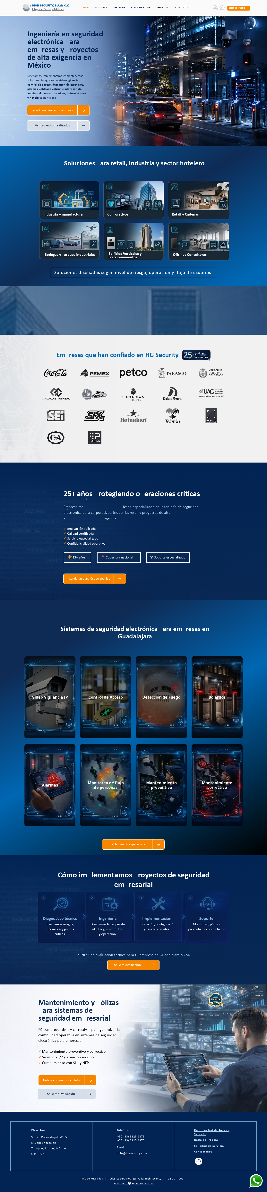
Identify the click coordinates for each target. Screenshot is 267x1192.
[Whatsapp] (198, 1161)
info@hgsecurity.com (132, 1153)
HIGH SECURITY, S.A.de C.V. (50, 5)
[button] (119, 8)
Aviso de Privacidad (91, 1178)
